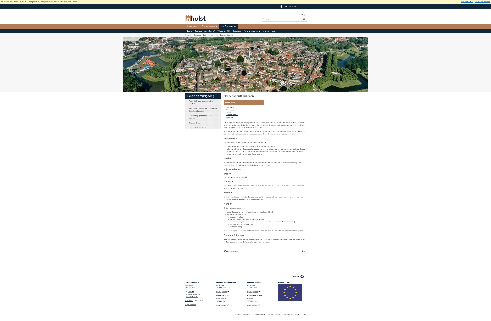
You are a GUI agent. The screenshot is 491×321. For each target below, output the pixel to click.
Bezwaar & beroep (226, 35)
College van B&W (223, 31)
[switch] (288, 6)
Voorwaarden (231, 110)
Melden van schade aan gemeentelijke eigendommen (203, 109)
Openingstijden (221, 292)
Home (187, 35)
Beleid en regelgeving (210, 35)
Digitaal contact (190, 305)
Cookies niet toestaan (482, 2)
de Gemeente (228, 26)
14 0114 (191, 292)
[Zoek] (304, 19)
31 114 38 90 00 (192, 297)
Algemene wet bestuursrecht (237, 177)
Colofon (297, 314)
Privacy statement (274, 314)
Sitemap (302, 15)
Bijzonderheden (232, 115)
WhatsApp (189, 301)
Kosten (228, 112)
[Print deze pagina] (303, 251)
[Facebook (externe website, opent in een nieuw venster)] (302, 276)
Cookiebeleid (287, 314)
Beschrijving (230, 107)
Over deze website (259, 314)
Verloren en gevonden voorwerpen (256, 31)
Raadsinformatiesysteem (204, 31)
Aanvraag (229, 117)
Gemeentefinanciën (196, 127)
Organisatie (237, 31)
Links (304, 314)
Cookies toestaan (467, 2)
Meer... (274, 31)
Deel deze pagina (232, 251)
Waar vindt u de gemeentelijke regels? (201, 102)
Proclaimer (246, 314)
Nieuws (189, 31)
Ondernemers (209, 26)
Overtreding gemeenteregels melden (200, 117)
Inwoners (192, 26)
